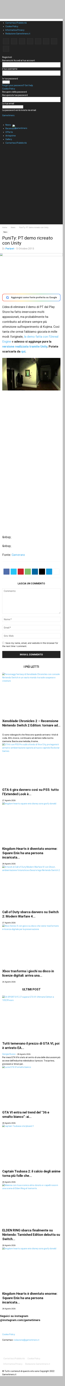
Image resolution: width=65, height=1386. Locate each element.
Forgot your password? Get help (17, 85)
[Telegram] (38, 41)
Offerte (9, 132)
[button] (6, 117)
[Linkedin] (22, 41)
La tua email (8, 103)
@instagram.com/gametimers (20, 1320)
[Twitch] (46, 41)
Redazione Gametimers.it (17, 33)
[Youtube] (6, 49)
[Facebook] (6, 41)
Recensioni (10, 128)
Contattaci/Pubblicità (16, 23)
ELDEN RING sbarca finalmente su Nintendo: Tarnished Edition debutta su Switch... (31, 1234)
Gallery (8, 139)
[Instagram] (14, 41)
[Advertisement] (32, 192)
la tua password (10, 78)
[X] (54, 41)
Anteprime (10, 135)
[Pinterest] (30, 41)
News (8, 125)
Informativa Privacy (14, 30)
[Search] (5, 148)
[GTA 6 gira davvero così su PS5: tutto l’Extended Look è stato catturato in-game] (31, 763)
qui (23, 351)
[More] (56, 572)
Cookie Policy (11, 26)
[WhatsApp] (28, 572)
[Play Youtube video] (31, 374)
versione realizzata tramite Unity (24, 346)
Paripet (9, 248)
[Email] (42, 572)
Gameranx (18, 555)
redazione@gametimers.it (26, 1340)
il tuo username (9, 69)
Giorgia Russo (9, 1054)
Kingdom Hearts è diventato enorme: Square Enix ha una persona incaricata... (29, 853)
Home (4, 227)
